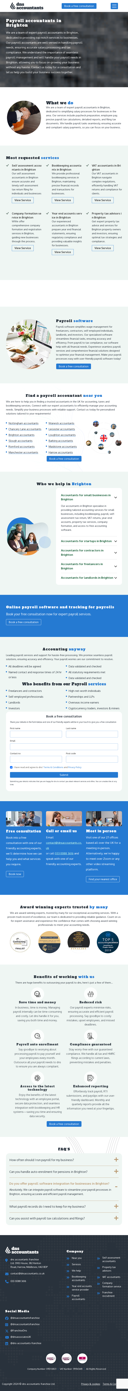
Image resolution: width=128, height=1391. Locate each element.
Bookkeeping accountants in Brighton (66, 167)
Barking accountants (60, 440)
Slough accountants (20, 440)
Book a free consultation (79, 6)
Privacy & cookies (90, 1384)
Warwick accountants (61, 423)
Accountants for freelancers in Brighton (82, 566)
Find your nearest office (103, 879)
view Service (22, 200)
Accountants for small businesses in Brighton (86, 497)
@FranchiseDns (18, 1330)
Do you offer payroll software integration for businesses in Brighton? (59, 1183)
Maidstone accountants (62, 446)
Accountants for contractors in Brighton (82, 552)
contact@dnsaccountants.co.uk (64, 845)
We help (76, 1270)
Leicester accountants (61, 429)
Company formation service (111, 1285)
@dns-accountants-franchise (25, 1343)
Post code (71, 753)
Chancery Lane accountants (24, 429)
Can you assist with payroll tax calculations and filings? (47, 1218)
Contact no (15, 753)
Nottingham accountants (23, 423)
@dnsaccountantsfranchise (25, 1317)
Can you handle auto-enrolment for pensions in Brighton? (48, 1172)
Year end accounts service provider (82, 1288)
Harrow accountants (60, 452)
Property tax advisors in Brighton (107, 215)
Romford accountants (21, 446)
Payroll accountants (78, 1297)
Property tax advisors (109, 1269)
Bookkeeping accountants (79, 1278)
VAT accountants (111, 1277)
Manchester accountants (23, 452)
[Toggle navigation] (114, 6)
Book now (15, 874)
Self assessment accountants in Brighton (27, 167)
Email (12, 740)
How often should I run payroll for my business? (41, 1160)
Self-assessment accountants (111, 1259)
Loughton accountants (62, 435)
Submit (64, 775)
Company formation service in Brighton (26, 215)
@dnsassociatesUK (20, 1336)
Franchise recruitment (108, 1294)
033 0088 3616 (64, 853)
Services (76, 1264)
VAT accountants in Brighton (106, 167)
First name (15, 728)
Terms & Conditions (53, 767)
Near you (77, 1258)
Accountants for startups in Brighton (86, 541)
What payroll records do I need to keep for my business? (47, 1206)
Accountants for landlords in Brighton (87, 577)
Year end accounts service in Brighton (67, 215)
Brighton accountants (21, 435)
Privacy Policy (75, 767)
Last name (71, 728)
